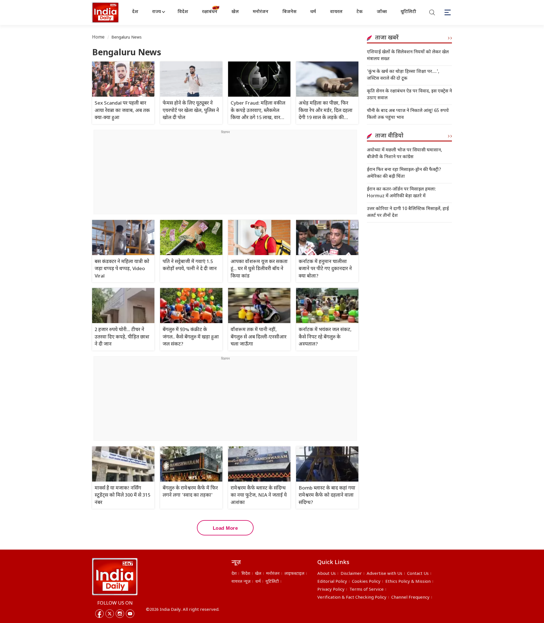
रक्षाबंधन (209, 12)
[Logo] (114, 576)
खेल (235, 12)
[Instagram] (120, 613)
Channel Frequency (410, 597)
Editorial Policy (332, 581)
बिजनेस (289, 12)
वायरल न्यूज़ (240, 581)
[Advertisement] (225, 174)
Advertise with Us (384, 574)
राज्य (156, 12)
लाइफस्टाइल (294, 574)
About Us (326, 574)
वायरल (336, 12)
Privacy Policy (331, 589)
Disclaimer (351, 574)
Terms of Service (366, 589)
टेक (359, 12)
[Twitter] (109, 613)
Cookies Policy (366, 581)
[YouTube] (130, 613)
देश (135, 12)
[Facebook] (99, 613)
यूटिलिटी (408, 12)
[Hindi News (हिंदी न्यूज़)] (106, 12)
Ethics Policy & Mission (408, 581)
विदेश (183, 12)
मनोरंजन (260, 12)
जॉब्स (382, 12)
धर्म (313, 12)
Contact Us (418, 574)
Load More (225, 528)
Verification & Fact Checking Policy (351, 597)
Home (98, 38)
